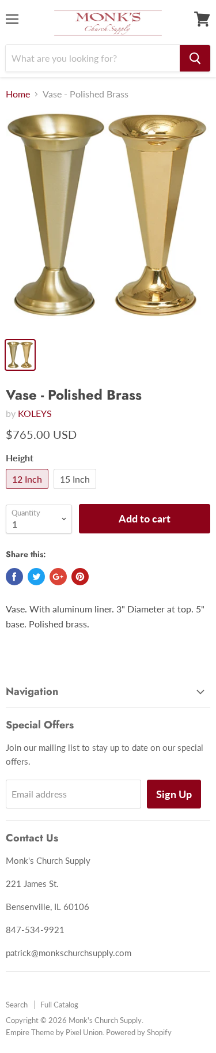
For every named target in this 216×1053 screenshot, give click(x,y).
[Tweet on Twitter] (36, 576)
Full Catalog (59, 1004)
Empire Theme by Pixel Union (54, 1032)
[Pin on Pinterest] (80, 576)
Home (18, 94)
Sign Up (174, 794)
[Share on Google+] (58, 576)
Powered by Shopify (139, 1032)
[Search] (195, 58)
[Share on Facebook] (14, 576)
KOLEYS (35, 413)
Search (17, 1004)
